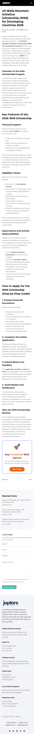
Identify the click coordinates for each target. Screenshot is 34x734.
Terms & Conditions (9, 706)
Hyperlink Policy (23, 725)
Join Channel (17, 469)
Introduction (6, 675)
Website (5, 555)
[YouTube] (17, 731)
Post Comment (9, 587)
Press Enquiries (7, 680)
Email (4, 550)
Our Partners (7, 651)
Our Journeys (7, 648)
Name (4, 544)
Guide (4, 31)
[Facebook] (20, 731)
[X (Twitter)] (24, 731)
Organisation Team (9, 677)
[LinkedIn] (13, 731)
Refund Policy (10, 725)
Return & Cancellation (10, 704)
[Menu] (31, 3)
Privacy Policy (7, 701)
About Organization (9, 646)
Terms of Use (22, 722)
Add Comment (7, 562)
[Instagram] (9, 731)
